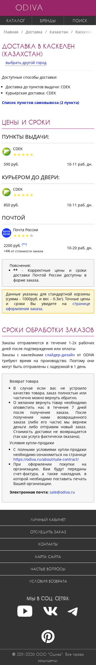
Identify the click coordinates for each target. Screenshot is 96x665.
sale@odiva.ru (62, 492)
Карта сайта (48, 556)
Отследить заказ (48, 532)
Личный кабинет (48, 519)
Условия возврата (48, 581)
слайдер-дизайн (60, 354)
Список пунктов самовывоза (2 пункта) (40, 102)
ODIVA (29, 7)
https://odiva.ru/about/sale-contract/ (46, 459)
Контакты (48, 544)
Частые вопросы (48, 569)
